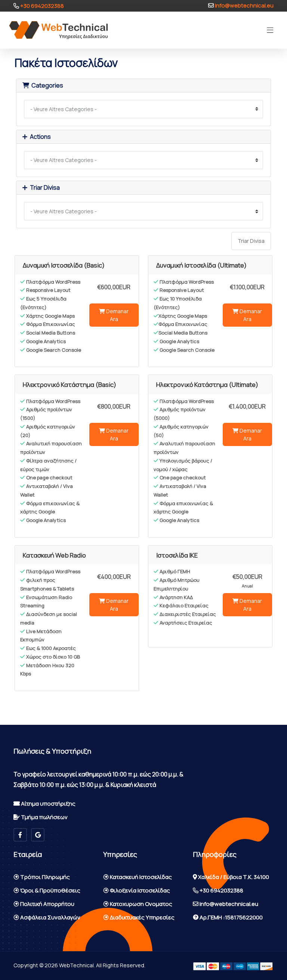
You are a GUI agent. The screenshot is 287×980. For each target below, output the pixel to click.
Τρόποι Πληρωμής (44, 877)
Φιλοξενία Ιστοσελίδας (139, 890)
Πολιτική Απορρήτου (46, 904)
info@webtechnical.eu (244, 5)
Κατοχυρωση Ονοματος (140, 904)
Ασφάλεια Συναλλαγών (49, 917)
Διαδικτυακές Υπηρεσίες (142, 917)
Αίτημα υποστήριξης (47, 803)
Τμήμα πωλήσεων (44, 817)
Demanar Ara (117, 315)
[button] (270, 30)
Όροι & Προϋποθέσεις (49, 890)
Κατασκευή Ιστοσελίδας (140, 877)
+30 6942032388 (41, 6)
